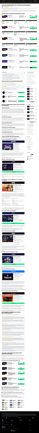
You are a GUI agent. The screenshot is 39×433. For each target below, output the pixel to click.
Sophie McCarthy (30, 158)
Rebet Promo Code (21, 37)
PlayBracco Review (10, 48)
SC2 (29, 428)
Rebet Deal (31, 111)
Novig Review (29, 149)
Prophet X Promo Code (21, 54)
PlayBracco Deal (32, 115)
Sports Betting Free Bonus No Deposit (6, 403)
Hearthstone (30, 430)
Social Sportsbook (7, 400)
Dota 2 (29, 423)
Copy (36, 26)
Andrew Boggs (4, 6)
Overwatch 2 (30, 429)
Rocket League (30, 427)
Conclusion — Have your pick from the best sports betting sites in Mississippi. (11, 78)
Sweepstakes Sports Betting (6, 407)
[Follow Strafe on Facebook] (13, 430)
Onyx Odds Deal (32, 108)
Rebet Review (9, 37)
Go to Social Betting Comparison (32, 101)
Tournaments (8, 2)
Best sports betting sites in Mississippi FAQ (7, 79)
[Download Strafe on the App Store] (4, 426)
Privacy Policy (12, 425)
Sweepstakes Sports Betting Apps (6, 409)
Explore (21, 420)
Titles (29, 420)
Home (2, 2)
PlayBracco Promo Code (21, 48)
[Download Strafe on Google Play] (4, 427)
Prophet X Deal (32, 118)
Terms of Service (13, 426)
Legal (11, 424)
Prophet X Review (10, 54)
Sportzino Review (10, 15)
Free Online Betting (21, 407)
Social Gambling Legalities (14, 400)
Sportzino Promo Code (21, 15)
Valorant (30, 424)
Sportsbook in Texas (21, 402)
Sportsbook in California (21, 400)
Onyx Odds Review (10, 26)
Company (12, 420)
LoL (29, 422)
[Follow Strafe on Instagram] (14, 430)
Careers (12, 423)
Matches (5, 2)
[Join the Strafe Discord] (11, 430)
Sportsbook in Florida (14, 407)
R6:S (29, 425)
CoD (29, 426)
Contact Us (12, 422)
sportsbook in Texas (7, 209)
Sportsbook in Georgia (14, 402)
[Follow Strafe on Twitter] (12, 430)
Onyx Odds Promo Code (21, 26)
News (11, 2)
